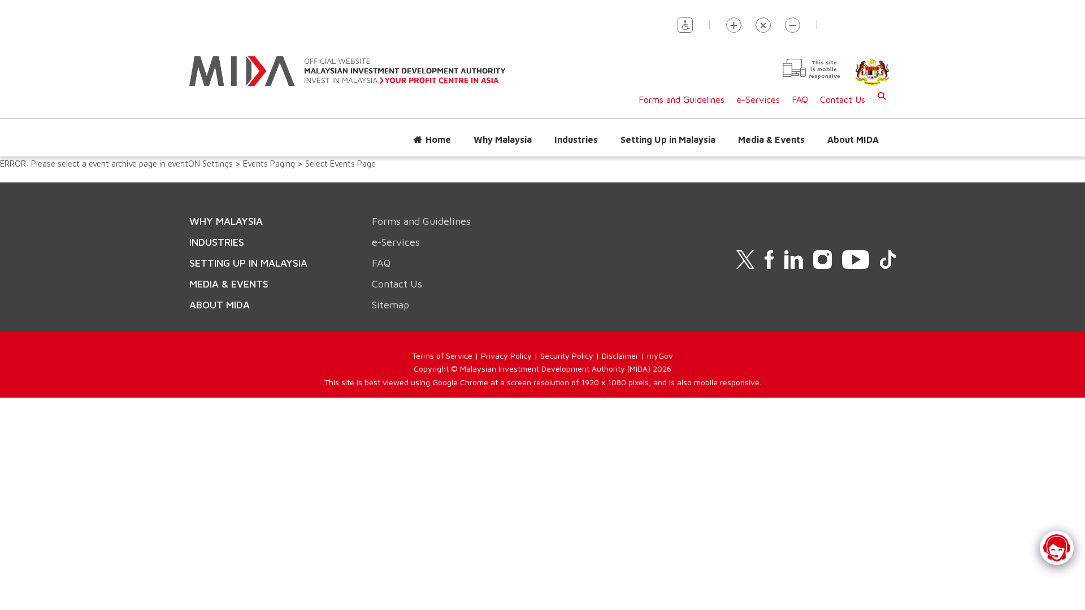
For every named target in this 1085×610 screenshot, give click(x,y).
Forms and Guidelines (681, 99)
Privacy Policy (506, 355)
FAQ (800, 99)
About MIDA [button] (853, 139)
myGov (660, 355)
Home (438, 139)
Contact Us (842, 99)
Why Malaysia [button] (503, 139)
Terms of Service (442, 355)
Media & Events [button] (771, 139)
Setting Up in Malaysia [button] (667, 139)
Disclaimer (620, 355)
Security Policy (566, 355)
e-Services (758, 99)
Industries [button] (576, 139)
